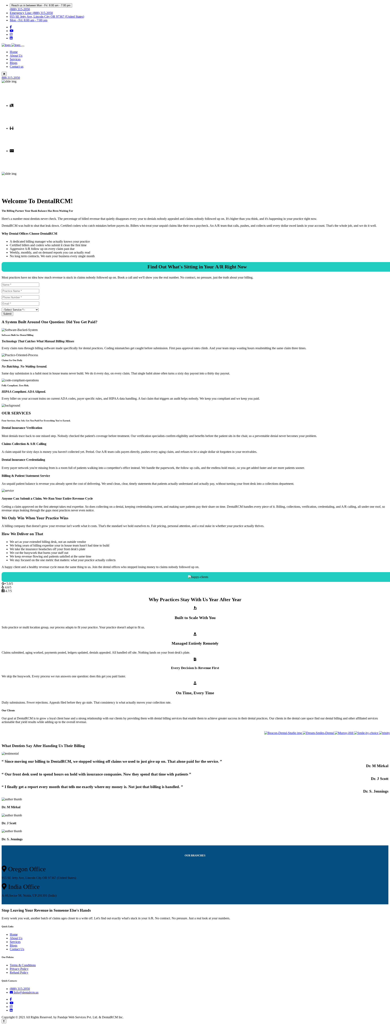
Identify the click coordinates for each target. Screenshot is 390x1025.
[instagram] (11, 34)
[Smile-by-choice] (351, 733)
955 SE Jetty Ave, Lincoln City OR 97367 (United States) (47, 16)
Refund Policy (19, 972)
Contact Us (17, 949)
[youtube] (11, 31)
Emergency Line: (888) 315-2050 (31, 13)
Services (15, 59)
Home (14, 52)
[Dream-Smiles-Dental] (303, 733)
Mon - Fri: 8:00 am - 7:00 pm (28, 20)
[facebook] (11, 27)
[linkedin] (11, 38)
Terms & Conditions (23, 965)
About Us (16, 55)
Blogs (13, 63)
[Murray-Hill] (329, 733)
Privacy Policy (19, 969)
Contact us (16, 66)
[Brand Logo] (11, 45)
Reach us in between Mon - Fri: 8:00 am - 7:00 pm (40, 5)
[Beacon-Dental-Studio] (268, 733)
